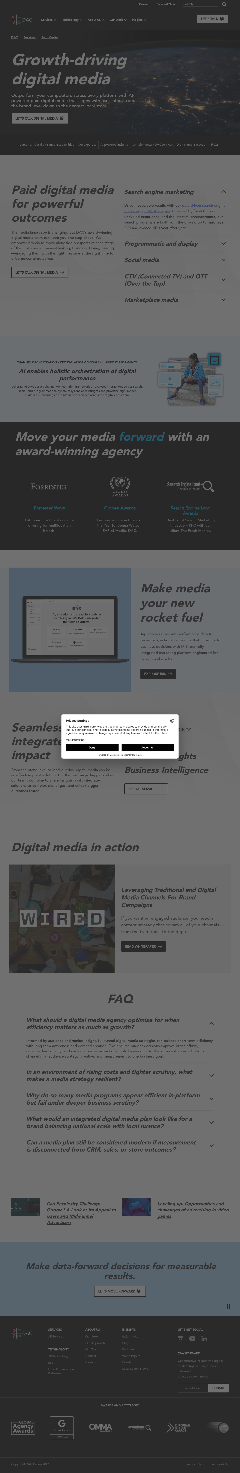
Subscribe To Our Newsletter (203, 1458)
